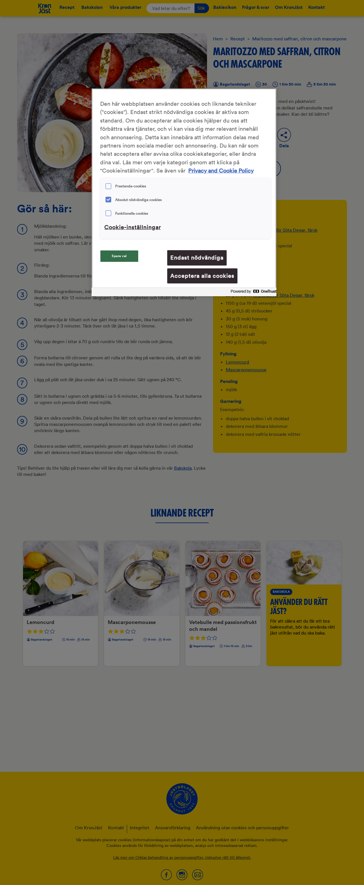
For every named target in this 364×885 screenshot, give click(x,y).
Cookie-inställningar (132, 227)
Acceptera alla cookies (202, 275)
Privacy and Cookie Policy (221, 170)
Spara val (119, 256)
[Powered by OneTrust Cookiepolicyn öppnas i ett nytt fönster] (252, 292)
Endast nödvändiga (197, 257)
